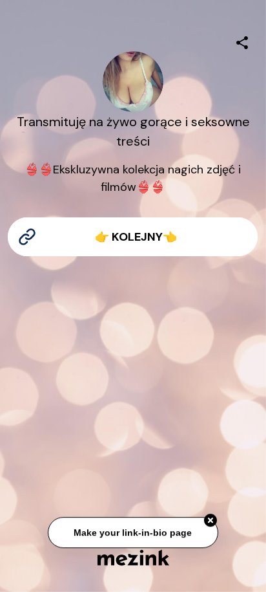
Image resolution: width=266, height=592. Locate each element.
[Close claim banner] (210, 520)
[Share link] (242, 40)
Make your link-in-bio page (133, 532)
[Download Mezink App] (133, 557)
